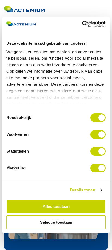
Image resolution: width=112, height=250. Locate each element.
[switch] (98, 134)
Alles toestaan (56, 206)
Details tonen (82, 190)
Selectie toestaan (56, 222)
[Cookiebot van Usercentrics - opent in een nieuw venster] (82, 24)
